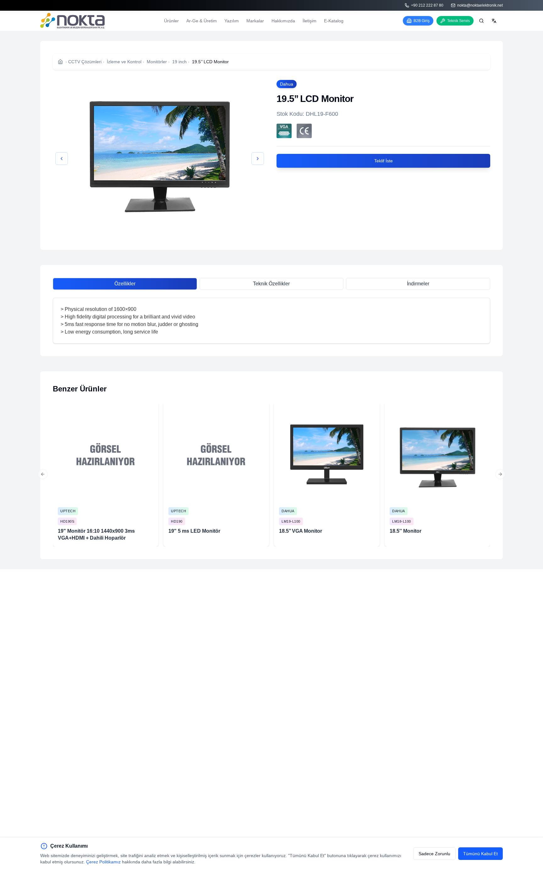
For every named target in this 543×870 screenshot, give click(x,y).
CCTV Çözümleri (84, 61)
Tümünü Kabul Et (480, 853)
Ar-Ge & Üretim (201, 20)
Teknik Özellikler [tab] (271, 283)
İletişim (309, 20)
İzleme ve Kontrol (124, 61)
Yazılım (231, 20)
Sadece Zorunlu (434, 853)
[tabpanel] (271, 321)
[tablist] (271, 284)
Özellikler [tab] (124, 283)
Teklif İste (383, 160)
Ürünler (171, 20)
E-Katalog (333, 20)
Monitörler (157, 61)
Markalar (255, 20)
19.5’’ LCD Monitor (210, 61)
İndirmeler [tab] (418, 283)
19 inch (179, 61)
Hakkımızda (283, 20)
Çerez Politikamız (103, 861)
